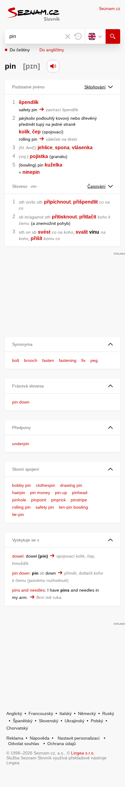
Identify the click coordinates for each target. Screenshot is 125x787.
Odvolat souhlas (23, 743)
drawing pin (71, 485)
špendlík (29, 102)
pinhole (19, 499)
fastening (67, 360)
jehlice (45, 147)
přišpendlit (85, 201)
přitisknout (64, 216)
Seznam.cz (109, 8)
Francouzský (41, 713)
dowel (17, 556)
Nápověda (39, 738)
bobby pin (21, 485)
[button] (62, 344)
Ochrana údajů (61, 743)
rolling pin (21, 507)
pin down (20, 402)
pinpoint (38, 499)
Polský (97, 720)
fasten (48, 360)
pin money (40, 492)
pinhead (79, 492)
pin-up (61, 492)
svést (44, 232)
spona (62, 147)
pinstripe (79, 499)
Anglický (14, 713)
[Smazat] (67, 36)
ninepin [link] (31, 172)
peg (94, 360)
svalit (82, 232)
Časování (96, 186)
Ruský (108, 713)
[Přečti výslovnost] (53, 66)
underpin (20, 443)
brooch (30, 360)
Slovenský (48, 720)
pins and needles (28, 590)
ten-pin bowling (73, 507)
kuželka (53, 164)
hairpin (18, 492)
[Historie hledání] (78, 36)
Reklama (14, 738)
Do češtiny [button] (20, 49)
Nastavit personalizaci (79, 738)
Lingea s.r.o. (83, 753)
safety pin (44, 507)
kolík (24, 131)
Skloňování (95, 86)
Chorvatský (17, 728)
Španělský (22, 720)
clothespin (45, 485)
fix (83, 360)
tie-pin (18, 514)
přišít (36, 238)
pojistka (39, 156)
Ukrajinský (74, 720)
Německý (87, 713)
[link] (21, 172)
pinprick (58, 499)
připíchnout (57, 201)
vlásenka (82, 147)
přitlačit (87, 216)
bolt (15, 360)
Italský (65, 713)
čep (36, 131)
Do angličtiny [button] (51, 49)
